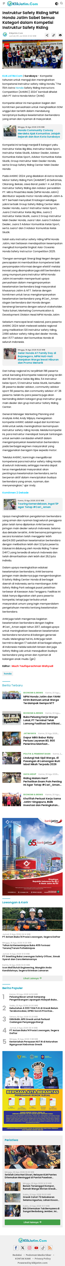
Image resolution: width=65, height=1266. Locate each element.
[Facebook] (16, 1248)
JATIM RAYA (29, 733)
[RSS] (50, 1248)
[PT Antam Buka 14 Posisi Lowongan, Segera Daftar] (32, 919)
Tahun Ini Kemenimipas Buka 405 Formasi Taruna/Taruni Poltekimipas (26, 947)
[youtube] (36, 1248)
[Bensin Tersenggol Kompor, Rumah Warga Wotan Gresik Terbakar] (13, 1186)
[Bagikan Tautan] (47, 35)
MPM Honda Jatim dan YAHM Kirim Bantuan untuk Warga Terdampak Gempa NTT (41, 700)
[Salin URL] (53, 35)
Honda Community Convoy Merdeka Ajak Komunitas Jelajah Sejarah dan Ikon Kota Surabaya (39, 133)
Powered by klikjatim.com (32, 1262)
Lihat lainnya (31, 1222)
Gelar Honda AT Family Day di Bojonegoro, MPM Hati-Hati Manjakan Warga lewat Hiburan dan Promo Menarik (38, 358)
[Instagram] (29, 1248)
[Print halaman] (60, 35)
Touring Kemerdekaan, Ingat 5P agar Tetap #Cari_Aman (38, 505)
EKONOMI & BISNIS (33, 692)
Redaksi (17, 1255)
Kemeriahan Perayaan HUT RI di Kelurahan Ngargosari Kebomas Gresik (33, 1043)
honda (8, 673)
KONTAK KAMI (23, 1258)
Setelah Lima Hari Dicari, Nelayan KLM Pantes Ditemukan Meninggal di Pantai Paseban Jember (31, 1176)
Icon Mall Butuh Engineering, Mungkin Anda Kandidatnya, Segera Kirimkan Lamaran (27, 969)
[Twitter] (22, 1248)
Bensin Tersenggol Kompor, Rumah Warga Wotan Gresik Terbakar (39, 1187)
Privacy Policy (43, 1258)
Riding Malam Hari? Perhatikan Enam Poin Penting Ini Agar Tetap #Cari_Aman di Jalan (42, 783)
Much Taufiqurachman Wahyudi (32, 666)
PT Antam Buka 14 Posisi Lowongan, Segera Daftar (31, 936)
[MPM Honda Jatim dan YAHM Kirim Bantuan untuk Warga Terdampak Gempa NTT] (11, 699)
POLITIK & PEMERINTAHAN (36, 753)
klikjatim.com (16, 33)
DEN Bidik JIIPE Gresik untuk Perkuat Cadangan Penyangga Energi (29, 1020)
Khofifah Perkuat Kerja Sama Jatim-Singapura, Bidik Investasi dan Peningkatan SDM (42, 803)
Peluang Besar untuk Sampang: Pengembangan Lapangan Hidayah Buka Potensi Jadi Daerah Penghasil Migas (33, 998)
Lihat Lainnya (31, 978)
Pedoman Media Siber (38, 1255)
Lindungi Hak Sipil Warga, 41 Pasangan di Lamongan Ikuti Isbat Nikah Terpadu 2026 (41, 761)
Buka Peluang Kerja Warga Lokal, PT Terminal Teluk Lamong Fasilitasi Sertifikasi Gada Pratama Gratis (41, 721)
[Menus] (4, 3)
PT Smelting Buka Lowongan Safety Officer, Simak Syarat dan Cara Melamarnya (31, 958)
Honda (19, 88)
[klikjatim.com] (22, 3)
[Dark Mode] (57, 3)
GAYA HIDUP (29, 774)
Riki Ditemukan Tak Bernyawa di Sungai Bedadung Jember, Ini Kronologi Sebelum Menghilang (41, 1210)
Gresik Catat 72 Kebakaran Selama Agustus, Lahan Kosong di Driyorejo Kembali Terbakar (41, 1198)
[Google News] (43, 1248)
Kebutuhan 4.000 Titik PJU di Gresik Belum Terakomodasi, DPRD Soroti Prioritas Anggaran (33, 1009)
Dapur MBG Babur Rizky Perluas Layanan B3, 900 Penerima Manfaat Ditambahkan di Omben (39, 742)
